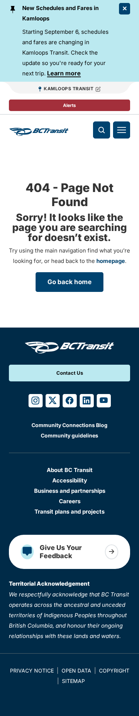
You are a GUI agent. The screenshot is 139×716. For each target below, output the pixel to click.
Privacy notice (32, 670)
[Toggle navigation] (121, 130)
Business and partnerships (69, 490)
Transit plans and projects (69, 511)
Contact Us (69, 373)
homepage (110, 260)
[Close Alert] (124, 8)
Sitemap (73, 681)
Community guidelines (69, 435)
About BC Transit (70, 469)
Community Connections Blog (69, 425)
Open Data (76, 670)
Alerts (69, 105)
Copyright (114, 670)
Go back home (69, 282)
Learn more (64, 73)
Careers (69, 501)
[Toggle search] (101, 130)
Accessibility (69, 480)
